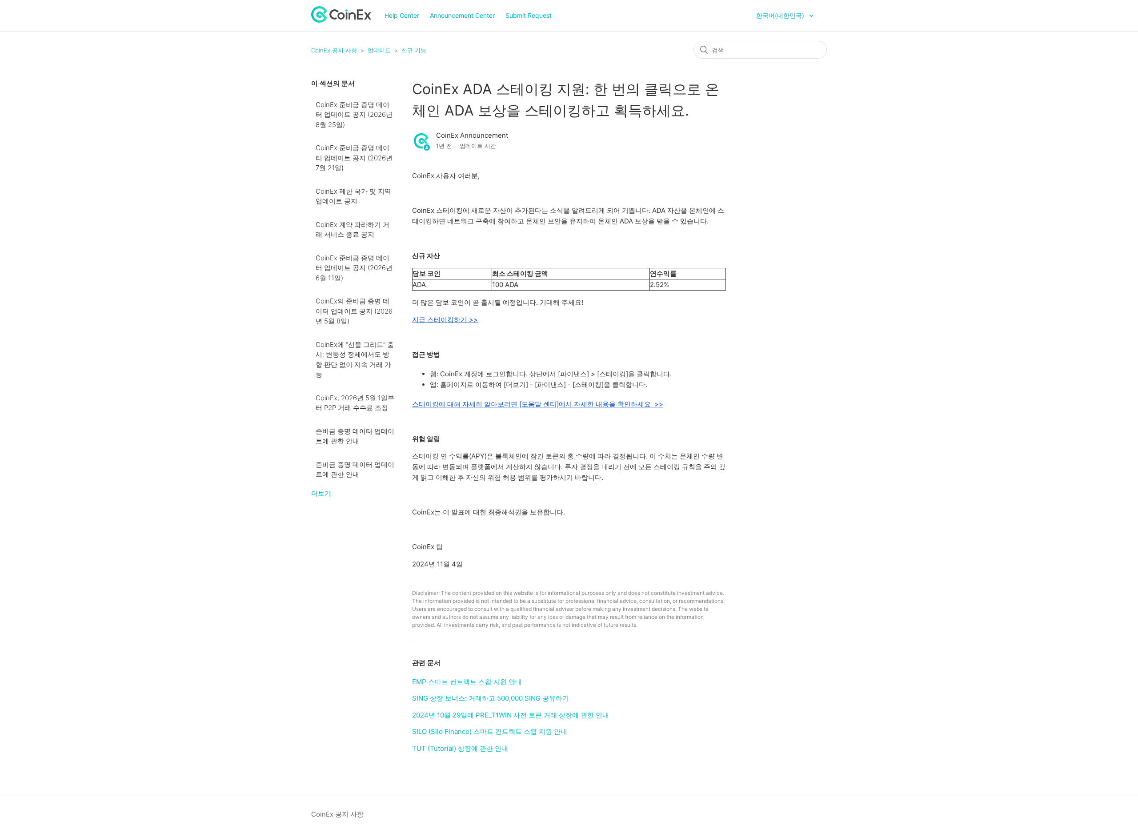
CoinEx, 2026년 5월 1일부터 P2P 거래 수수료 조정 (355, 403)
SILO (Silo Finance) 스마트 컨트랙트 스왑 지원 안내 (489, 731)
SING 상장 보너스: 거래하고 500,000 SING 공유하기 (490, 698)
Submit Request (528, 15)
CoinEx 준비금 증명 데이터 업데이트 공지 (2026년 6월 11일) (354, 268)
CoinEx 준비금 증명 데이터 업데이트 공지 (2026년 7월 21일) (354, 157)
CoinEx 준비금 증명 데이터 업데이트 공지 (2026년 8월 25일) (354, 114)
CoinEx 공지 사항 (334, 50)
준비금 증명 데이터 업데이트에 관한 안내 (355, 436)
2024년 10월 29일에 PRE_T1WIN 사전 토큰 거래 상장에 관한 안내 (510, 715)
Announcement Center (462, 15)
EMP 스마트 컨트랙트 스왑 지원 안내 (467, 682)
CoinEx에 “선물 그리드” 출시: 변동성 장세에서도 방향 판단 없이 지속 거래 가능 (355, 359)
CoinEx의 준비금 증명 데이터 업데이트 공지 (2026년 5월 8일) (354, 311)
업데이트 (379, 50)
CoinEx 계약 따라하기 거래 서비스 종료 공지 (352, 229)
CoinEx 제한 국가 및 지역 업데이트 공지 (353, 196)
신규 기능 (413, 50)
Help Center (402, 15)
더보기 (321, 493)
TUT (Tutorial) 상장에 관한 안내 (460, 748)
